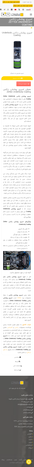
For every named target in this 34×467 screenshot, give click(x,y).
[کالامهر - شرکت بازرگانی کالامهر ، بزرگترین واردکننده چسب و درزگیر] (17, 14)
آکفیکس (10, 327)
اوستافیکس (29, 445)
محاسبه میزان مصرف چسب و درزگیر (11, 2)
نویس (30, 442)
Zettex (19, 298)
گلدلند (30, 439)
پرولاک (30, 448)
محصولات (26, 28)
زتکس (16, 327)
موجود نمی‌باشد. (22, 84)
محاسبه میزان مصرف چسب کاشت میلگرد (23, 6)
